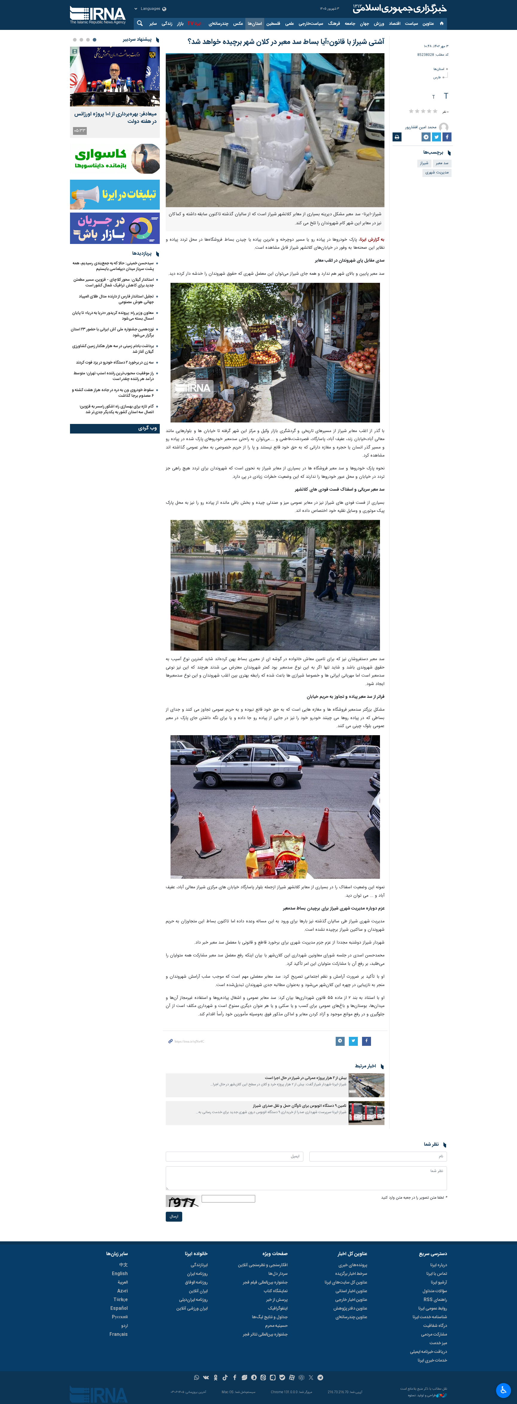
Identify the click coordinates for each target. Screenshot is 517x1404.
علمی (289, 24)
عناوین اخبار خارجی (351, 1300)
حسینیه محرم (276, 1326)
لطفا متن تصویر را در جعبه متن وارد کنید (414, 1198)
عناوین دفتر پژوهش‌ (350, 1308)
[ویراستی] (244, 1378)
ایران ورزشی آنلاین (192, 1308)
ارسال (174, 1217)
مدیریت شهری (436, 173)
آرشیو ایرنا (439, 1282)
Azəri (122, 1291)
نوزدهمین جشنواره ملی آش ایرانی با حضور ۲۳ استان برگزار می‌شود (112, 332)
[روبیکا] (301, 1378)
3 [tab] (81, 40)
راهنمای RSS (435, 1300)
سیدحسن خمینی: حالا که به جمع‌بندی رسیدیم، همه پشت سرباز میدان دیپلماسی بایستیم (113, 266)
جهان (364, 24)
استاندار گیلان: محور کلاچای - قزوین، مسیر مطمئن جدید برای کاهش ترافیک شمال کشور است (114, 283)
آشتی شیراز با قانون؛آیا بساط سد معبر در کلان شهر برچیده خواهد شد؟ (286, 42)
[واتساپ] (197, 1378)
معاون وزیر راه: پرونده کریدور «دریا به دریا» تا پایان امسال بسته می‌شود (113, 316)
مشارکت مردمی (434, 1334)
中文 (123, 1265)
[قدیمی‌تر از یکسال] (366, 1085)
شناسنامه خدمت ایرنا (430, 1317)
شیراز (424, 163)
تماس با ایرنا (436, 1274)
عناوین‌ (428, 24)
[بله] (282, 1378)
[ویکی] (206, 1378)
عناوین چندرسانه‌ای (351, 1317)
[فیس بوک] (235, 1378)
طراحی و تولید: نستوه (422, 1395)
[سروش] (254, 1378)
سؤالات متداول (434, 1291)
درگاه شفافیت (435, 1326)
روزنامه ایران (197, 1274)
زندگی (167, 24)
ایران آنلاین (198, 1291)
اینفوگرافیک (278, 1308)
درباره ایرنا (438, 1265)
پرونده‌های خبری (352, 1265)
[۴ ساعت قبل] (115, 76)
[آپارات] (292, 1378)
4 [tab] (75, 40)
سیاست (411, 24)
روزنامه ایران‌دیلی (193, 1300)
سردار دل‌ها (278, 1274)
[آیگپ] (273, 1378)
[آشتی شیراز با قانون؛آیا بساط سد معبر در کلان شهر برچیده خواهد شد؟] (275, 130)
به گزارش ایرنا (372, 239)
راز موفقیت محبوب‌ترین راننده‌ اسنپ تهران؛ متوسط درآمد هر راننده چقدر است (114, 376)
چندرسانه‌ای (218, 24)
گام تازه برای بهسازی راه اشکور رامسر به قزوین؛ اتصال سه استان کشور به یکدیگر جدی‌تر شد (117, 409)
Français (119, 1334)
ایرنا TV (194, 24)
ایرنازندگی (199, 1265)
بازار (180, 24)
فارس (437, 77)
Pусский (120, 1317)
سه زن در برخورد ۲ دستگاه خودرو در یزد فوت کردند (115, 362)
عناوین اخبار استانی (351, 1291)
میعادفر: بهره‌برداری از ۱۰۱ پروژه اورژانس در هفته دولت (115, 118)
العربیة (123, 1282)
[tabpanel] (115, 92)
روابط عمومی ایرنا (432, 1308)
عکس (238, 24)
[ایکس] (311, 1378)
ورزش (379, 24)
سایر (153, 24)
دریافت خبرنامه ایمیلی (428, 1352)
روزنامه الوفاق (196, 1282)
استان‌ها (255, 24)
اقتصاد (394, 24)
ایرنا (399, 9)
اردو (124, 1326)
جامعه (350, 24)
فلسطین (273, 24)
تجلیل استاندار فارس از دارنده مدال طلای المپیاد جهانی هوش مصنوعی (116, 299)
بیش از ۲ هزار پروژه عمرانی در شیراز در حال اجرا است (305, 1078)
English (120, 1274)
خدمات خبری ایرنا (432, 1360)
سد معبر (442, 163)
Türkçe (120, 1300)
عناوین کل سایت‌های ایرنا (346, 1282)
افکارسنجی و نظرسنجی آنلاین (263, 1265)
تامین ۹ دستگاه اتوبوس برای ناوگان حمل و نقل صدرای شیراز (299, 1106)
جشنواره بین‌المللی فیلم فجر (265, 1282)
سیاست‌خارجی (311, 24)
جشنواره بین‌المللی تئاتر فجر (265, 1334)
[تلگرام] (321, 1378)
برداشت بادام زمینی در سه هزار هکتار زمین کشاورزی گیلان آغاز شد (113, 349)
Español (119, 1308)
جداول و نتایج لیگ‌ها (270, 1317)
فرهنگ (334, 24)
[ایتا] (263, 1378)
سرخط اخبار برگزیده (351, 1274)
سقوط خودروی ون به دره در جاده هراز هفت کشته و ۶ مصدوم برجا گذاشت (113, 393)
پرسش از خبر (277, 1300)
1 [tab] (94, 40)
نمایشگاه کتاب (276, 1291)
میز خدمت (438, 1343)
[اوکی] (216, 1378)
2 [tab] (88, 40)
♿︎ (503, 1390)
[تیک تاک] (225, 1378)
